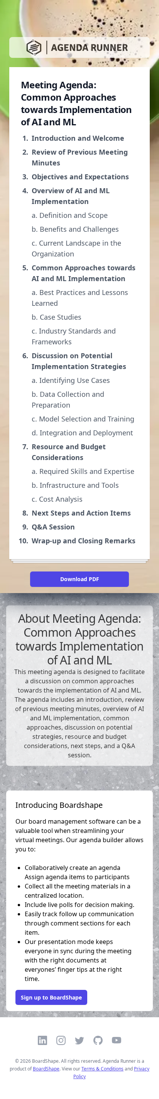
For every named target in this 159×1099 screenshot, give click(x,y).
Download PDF (79, 579)
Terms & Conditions (102, 1068)
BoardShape (46, 1068)
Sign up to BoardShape (51, 997)
